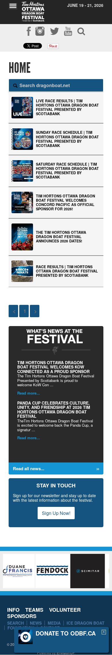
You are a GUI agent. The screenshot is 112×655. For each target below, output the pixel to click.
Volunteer (65, 609)
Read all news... (28, 468)
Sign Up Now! (56, 513)
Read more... (28, 393)
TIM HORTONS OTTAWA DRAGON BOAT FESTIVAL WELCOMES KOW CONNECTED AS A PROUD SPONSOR (53, 367)
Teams (34, 609)
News (36, 623)
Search (15, 623)
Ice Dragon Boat (86, 623)
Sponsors (21, 616)
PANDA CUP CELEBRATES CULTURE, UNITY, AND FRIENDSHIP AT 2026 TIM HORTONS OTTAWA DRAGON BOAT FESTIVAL (53, 409)
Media (54, 623)
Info (13, 609)
